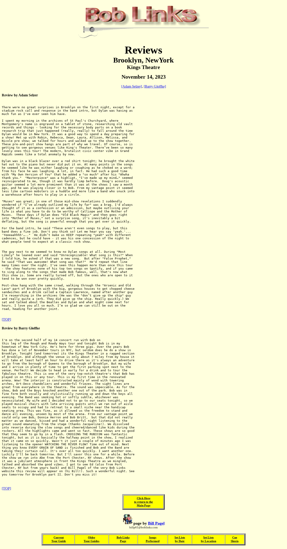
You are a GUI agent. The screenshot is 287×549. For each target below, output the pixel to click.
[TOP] (6, 319)
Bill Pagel (156, 523)
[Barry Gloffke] (155, 86)
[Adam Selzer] (131, 86)
